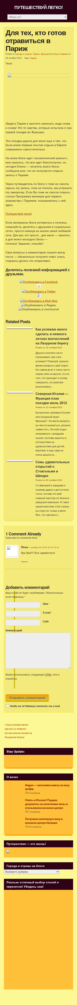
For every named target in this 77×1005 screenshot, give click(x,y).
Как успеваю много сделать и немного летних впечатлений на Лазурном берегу (52, 336)
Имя (45, 604)
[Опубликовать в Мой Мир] (38, 300)
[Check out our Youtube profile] (37, 761)
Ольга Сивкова (60, 54)
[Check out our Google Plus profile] (44, 761)
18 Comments (34, 827)
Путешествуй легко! (38, 7)
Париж (36, 54)
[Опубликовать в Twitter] (39, 291)
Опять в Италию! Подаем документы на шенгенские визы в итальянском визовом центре (46, 804)
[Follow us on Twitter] (23, 761)
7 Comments (34, 812)
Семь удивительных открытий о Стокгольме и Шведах (53, 469)
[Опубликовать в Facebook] (39, 281)
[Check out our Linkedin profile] (30, 761)
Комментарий (14, 630)
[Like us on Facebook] (17, 761)
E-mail (46, 613)
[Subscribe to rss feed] (10, 761)
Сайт (46, 621)
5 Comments (34, 793)
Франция (45, 54)
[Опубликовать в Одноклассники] (39, 287)
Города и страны (23, 54)
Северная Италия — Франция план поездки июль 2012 (52, 398)
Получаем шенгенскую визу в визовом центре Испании (44, 821)
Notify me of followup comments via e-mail (35, 706)
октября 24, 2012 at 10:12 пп (45, 547)
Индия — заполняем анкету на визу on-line (47, 787)
